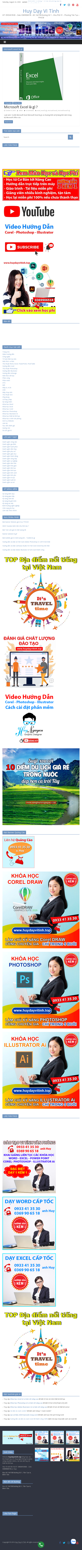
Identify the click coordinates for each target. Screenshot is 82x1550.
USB (3, 390)
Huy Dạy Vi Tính (41, 11)
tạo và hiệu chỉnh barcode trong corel (24, 1415)
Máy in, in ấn (6, 388)
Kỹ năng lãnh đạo (8, 494)
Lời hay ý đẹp (7, 399)
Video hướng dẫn (8, 354)
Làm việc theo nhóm (9, 510)
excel (38, 110)
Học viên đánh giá (8, 426)
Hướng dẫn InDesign (9, 373)
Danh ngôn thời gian (9, 466)
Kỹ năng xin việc (7, 503)
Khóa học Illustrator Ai (10, 414)
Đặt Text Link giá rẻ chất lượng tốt (14, 530)
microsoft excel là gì (64, 110)
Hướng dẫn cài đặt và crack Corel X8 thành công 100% (29, 1419)
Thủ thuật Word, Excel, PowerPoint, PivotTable (18, 364)
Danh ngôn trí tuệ (8, 478)
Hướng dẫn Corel (8, 366)
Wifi (3, 385)
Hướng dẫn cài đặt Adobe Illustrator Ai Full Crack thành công (23, 550)
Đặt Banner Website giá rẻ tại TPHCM (15, 522)
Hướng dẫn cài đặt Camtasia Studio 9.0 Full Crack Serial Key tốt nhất (26, 546)
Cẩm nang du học (8, 508)
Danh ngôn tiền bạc (9, 468)
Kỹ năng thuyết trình (9, 501)
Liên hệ (4, 423)
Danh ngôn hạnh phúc (10, 447)
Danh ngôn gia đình (9, 444)
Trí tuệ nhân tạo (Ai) (9, 359)
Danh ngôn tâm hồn (9, 463)
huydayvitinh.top (14, 1457)
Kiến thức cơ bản (8, 361)
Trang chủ (6, 352)
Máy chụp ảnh (7, 392)
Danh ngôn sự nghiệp (9, 461)
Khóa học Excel (7, 407)
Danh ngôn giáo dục (9, 454)
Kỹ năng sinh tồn (8, 499)
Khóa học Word (7, 404)
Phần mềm (17, 103)
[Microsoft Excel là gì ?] (41, 54)
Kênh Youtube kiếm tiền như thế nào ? (15, 526)
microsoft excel (52, 110)
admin (21, 110)
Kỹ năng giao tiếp (8, 496)
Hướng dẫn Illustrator (9, 371)
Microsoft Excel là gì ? (21, 107)
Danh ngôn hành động (10, 456)
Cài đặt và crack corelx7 (18, 1411)
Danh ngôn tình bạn (9, 470)
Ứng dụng (6, 397)
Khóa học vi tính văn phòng (11, 418)
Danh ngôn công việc (9, 442)
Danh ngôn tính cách (9, 473)
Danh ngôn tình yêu (9, 475)
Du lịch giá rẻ (7, 430)
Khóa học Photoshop (9, 411)
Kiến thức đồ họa (8, 376)
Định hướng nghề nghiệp (10, 506)
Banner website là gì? (9, 534)
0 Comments (30, 110)
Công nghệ (8, 103)
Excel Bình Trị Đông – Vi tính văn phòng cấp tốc (44, 2)
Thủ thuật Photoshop (9, 369)
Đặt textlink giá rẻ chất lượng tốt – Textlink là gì (18, 538)
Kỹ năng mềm (7, 402)
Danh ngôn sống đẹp (9, 459)
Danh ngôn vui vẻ (8, 482)
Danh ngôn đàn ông (9, 449)
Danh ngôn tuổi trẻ (8, 480)
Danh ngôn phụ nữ (8, 451)
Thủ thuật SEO (7, 395)
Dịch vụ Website (8, 421)
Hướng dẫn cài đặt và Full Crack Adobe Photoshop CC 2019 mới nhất (26, 542)
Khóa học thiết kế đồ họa (11, 416)
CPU (3, 383)
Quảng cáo (6, 428)
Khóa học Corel (7, 409)
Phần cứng (6, 378)
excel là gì (44, 110)
